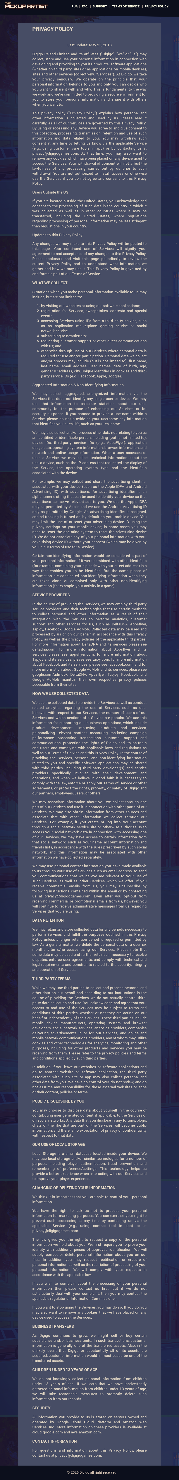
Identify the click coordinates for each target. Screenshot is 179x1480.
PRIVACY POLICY (157, 6)
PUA (75, 6)
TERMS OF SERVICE (125, 6)
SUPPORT (100, 6)
